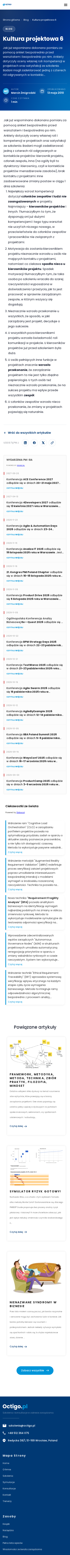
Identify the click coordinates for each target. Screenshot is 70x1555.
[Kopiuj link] (52, 442)
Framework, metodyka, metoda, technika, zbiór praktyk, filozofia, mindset (33, 1080)
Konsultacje (9, 1488)
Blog (26, 20)
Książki (6, 1524)
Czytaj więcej (14, 488)
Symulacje (9, 1482)
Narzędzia (8, 1530)
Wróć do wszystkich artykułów (29, 433)
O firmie (7, 1469)
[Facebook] (34, 442)
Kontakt (7, 1494)
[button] (65, 5)
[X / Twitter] (43, 442)
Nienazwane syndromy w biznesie (33, 1304)
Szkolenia (8, 1475)
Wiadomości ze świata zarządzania (22, 1549)
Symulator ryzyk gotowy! (35, 1191)
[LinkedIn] (25, 442)
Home (6, 1463)
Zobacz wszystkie (32, 1370)
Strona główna (11, 20)
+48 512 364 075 (18, 1433)
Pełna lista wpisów (13, 1543)
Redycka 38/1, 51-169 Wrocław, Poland (32, 1440)
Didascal (21, 465)
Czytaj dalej (16, 1126)
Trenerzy (7, 1501)
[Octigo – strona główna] (17, 5)
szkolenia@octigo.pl (22, 1425)
